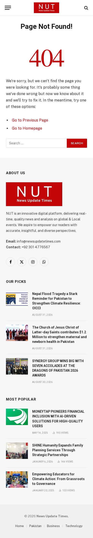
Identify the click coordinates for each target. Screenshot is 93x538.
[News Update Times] (46, 7)
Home (19, 526)
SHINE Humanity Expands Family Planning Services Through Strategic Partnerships (57, 450)
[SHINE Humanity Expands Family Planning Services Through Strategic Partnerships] (17, 450)
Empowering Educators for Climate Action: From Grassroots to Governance (58, 479)
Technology (74, 526)
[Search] (85, 7)
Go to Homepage (27, 128)
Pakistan (35, 526)
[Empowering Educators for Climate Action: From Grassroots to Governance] (17, 479)
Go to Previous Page (30, 120)
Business (53, 526)
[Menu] (8, 7)
